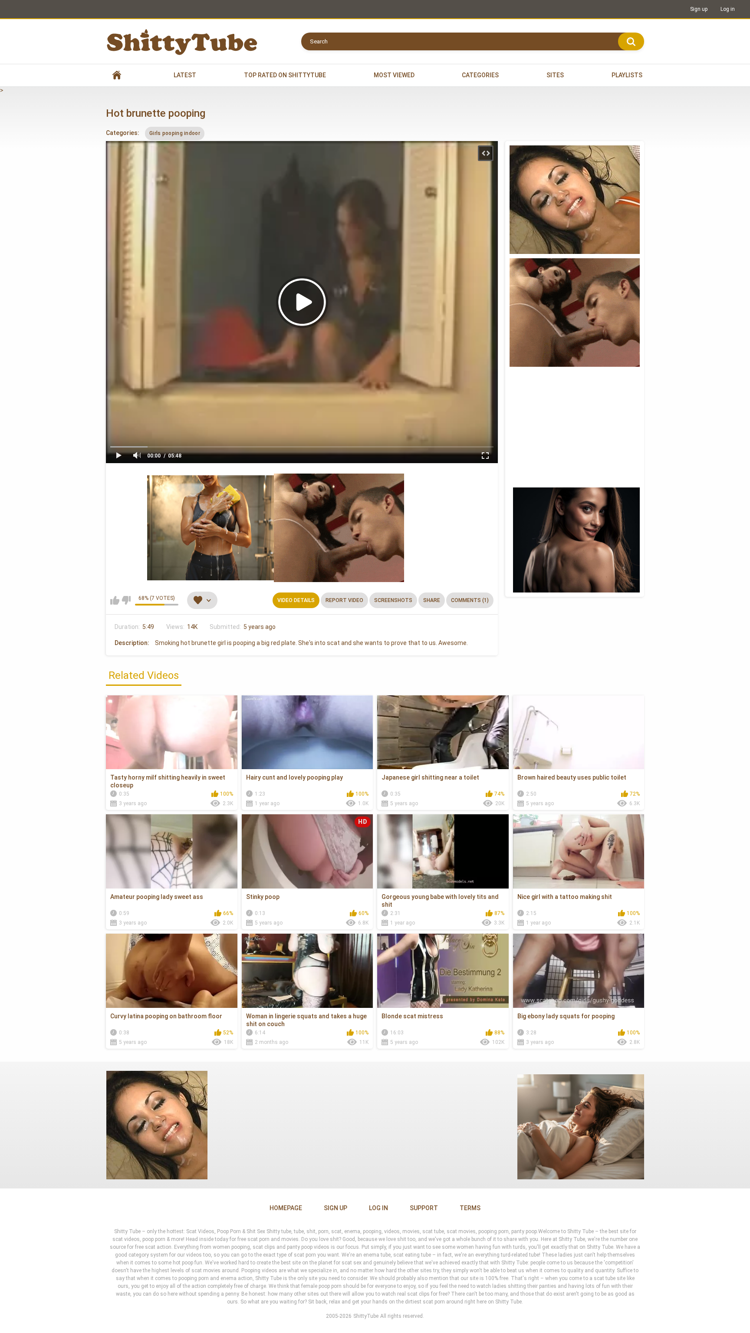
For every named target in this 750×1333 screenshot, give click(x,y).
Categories (480, 75)
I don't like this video (126, 600)
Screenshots (393, 600)
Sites (555, 75)
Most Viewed (394, 75)
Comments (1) (470, 600)
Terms (470, 1208)
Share (431, 600)
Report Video (344, 600)
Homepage (286, 1208)
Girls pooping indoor (174, 133)
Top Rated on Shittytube (285, 75)
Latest (185, 75)
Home (117, 75)
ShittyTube (365, 1316)
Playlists (627, 75)
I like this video (114, 600)
